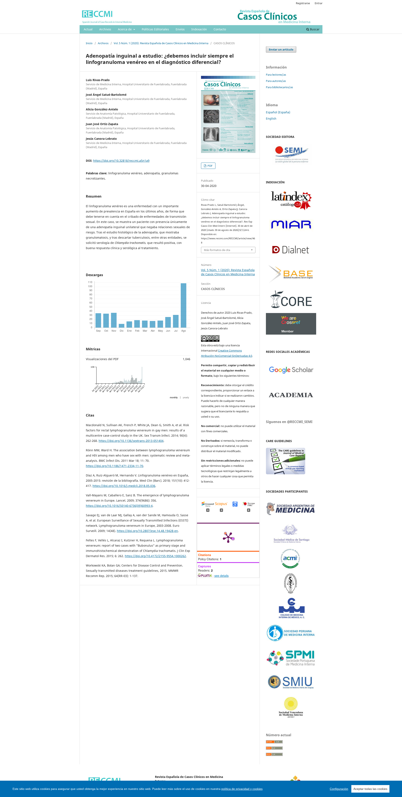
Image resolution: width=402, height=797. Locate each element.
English (271, 118)
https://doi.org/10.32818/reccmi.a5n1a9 (121, 161)
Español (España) (278, 112)
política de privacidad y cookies (242, 789)
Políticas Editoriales (155, 29)
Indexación (199, 29)
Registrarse (303, 3)
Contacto (220, 29)
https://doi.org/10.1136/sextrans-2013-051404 (131, 441)
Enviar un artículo (281, 49)
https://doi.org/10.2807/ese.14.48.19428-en (147, 531)
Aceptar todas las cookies (370, 789)
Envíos (180, 29)
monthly (174, 397)
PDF (210, 166)
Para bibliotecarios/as (279, 87)
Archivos (105, 29)
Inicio (89, 43)
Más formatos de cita (217, 250)
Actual (88, 29)
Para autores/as (276, 81)
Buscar (314, 29)
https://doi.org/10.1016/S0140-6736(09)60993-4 (119, 506)
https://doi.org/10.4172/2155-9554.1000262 (155, 556)
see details (221, 575)
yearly (186, 397)
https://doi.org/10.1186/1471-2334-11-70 (114, 466)
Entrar (318, 3)
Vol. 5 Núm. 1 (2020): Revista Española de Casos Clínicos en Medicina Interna (161, 43)
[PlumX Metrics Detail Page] (228, 537)
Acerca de (125, 29)
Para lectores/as (276, 74)
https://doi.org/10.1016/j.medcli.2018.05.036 (124, 486)
